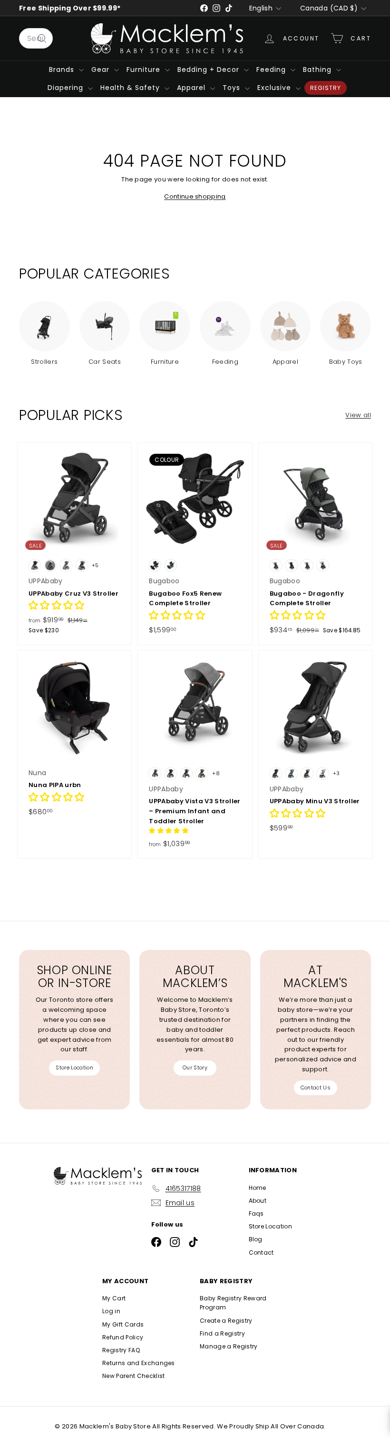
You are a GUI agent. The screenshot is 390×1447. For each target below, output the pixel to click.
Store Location (74, 1067)
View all (358, 414)
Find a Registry (222, 1333)
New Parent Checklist (133, 1376)
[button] (57, 606)
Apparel (192, 87)
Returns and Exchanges (138, 1363)
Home (257, 1188)
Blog (256, 1239)
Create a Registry (226, 1321)
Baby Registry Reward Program (233, 1302)
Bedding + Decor (209, 69)
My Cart (114, 1298)
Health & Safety (131, 87)
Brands (63, 69)
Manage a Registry (229, 1346)
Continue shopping (195, 196)
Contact (261, 1252)
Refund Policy (122, 1337)
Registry (325, 88)
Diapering (67, 87)
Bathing (318, 69)
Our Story (195, 1067)
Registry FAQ (121, 1350)
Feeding (272, 69)
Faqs (256, 1213)
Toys (233, 87)
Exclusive (275, 87)
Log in (111, 1311)
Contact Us (316, 1087)
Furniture (145, 69)
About (258, 1201)
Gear (101, 69)
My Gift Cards (123, 1324)
